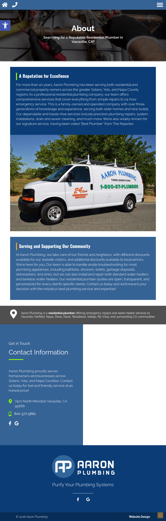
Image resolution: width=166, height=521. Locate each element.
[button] (5, 25)
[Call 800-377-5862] (15, 5)
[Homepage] (5, 5)
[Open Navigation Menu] (160, 5)
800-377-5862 (25, 414)
